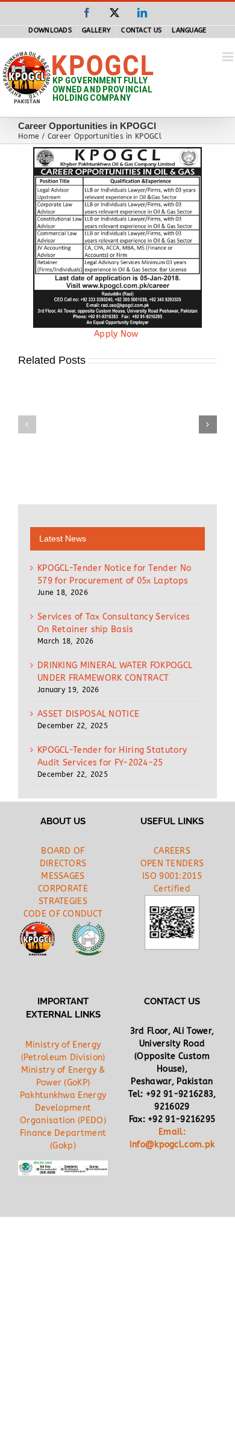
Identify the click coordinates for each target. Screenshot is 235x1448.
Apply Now (117, 334)
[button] (27, 424)
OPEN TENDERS (172, 863)
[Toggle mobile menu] (228, 56)
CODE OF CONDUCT (63, 914)
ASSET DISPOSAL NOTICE (88, 714)
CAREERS (172, 851)
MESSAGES (62, 876)
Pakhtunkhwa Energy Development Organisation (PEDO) (63, 1108)
